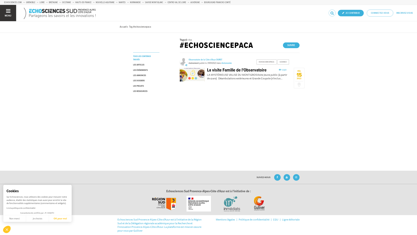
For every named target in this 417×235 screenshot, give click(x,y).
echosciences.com (13, 2)
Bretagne (53, 2)
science (283, 62)
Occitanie (66, 2)
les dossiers (139, 80)
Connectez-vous (380, 13)
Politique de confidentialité (254, 219)
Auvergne (195, 2)
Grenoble (30, 2)
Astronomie (227, 63)
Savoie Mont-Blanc (154, 2)
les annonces (139, 75)
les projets (138, 86)
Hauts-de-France (83, 2)
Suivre (291, 45)
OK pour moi (60, 218)
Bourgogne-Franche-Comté (217, 2)
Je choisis (37, 218)
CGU (275, 219)
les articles (138, 64)
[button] (7, 229)
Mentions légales (225, 219)
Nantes (122, 2)
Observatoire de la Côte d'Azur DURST (205, 59)
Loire (42, 2)
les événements (140, 70)
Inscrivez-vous (404, 13)
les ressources (140, 91)
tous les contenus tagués (142, 58)
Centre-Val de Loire (176, 2)
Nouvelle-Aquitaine (105, 2)
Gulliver (138, 230)
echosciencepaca (266, 62)
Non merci (14, 218)
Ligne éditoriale (291, 219)
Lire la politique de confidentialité (21, 208)
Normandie (135, 2)
